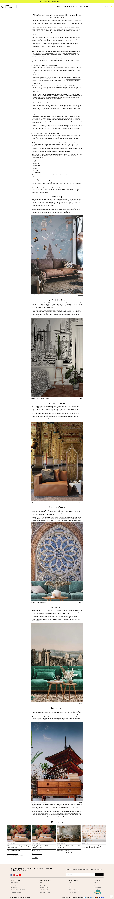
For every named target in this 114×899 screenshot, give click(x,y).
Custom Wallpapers (15, 890)
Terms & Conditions (99, 885)
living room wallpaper (37, 853)
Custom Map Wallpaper (15, 892)
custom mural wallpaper (13, 852)
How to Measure (44, 885)
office (66, 88)
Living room (36, 160)
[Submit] (40, 6)
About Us (71, 882)
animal (58, 199)
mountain (47, 718)
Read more (10, 859)
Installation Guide (44, 887)
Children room (36, 165)
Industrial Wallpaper (15, 885)
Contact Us (71, 885)
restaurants (34, 40)
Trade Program (72, 889)
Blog (70, 887)
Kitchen (35, 161)
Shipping (96, 882)
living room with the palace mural (53, 415)
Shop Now (80, 295)
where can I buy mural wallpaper (15, 855)
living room (43, 77)
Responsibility (72, 884)
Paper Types (43, 884)
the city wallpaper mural (55, 21)
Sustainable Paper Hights (75, 890)
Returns (96, 884)
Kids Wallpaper (13, 887)
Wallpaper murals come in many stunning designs (44, 182)
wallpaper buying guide (12, 853)
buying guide (60, 850)
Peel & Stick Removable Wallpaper (18, 889)
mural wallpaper (61, 852)
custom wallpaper (68, 850)
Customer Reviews (44, 889)
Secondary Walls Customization (47, 890)
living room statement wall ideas (40, 852)
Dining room (36, 163)
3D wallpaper (42, 511)
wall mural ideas (47, 854)
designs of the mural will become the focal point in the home (50, 202)
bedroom (37, 77)
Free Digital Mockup (45, 892)
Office (34, 167)
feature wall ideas (36, 850)
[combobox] (30, 6)
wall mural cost (69, 852)
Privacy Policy (97, 887)
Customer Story (72, 892)
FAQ (41, 882)
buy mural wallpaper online (13, 850)
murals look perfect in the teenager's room (70, 149)
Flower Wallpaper (14, 882)
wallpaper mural (60, 29)
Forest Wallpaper (14, 884)
